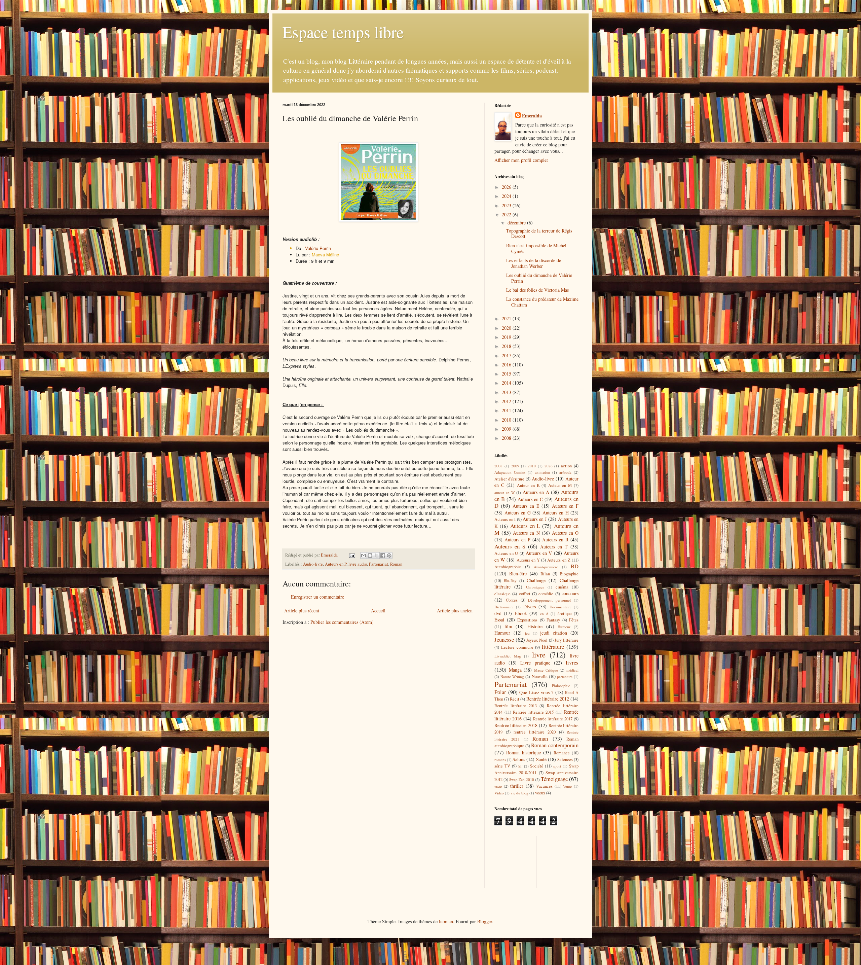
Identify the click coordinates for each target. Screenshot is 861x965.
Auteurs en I (505, 519)
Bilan (545, 574)
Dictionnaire (504, 606)
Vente (567, 786)
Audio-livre (313, 564)
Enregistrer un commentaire (317, 597)
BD (574, 566)
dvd (497, 613)
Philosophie (561, 685)
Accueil (378, 610)
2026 (507, 187)
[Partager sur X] (376, 555)
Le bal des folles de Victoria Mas (537, 290)
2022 (507, 214)
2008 (507, 438)
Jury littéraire (566, 640)
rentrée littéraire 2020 (535, 732)
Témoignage (554, 779)
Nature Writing (512, 676)
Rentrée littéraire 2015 (533, 712)
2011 (507, 410)
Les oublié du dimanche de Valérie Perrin (539, 278)
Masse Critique (546, 670)
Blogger (484, 921)
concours (570, 593)
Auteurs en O (565, 533)
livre (539, 654)
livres (572, 662)
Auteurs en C (530, 499)
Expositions (527, 620)
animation (542, 472)
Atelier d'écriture (509, 479)
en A (544, 613)
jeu (527, 633)
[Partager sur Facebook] (382, 555)
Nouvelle (540, 676)
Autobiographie (507, 567)
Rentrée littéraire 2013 (515, 706)
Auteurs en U (506, 553)
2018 (507, 346)
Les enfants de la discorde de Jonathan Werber (533, 263)
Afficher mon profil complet (521, 160)
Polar (500, 692)
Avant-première (546, 566)
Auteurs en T (554, 546)
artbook (565, 472)
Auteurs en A (536, 492)
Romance (562, 753)
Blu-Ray (510, 580)
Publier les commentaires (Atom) (342, 622)
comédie (545, 594)
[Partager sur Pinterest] (389, 555)
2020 (507, 328)
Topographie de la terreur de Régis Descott (539, 233)
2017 (507, 355)
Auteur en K (528, 485)
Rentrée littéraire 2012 (547, 698)
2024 (507, 196)
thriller (516, 786)
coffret (524, 594)
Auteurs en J (535, 519)
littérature (553, 646)
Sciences (565, 759)
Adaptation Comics (509, 472)
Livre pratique (535, 662)
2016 (507, 364)
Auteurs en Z (558, 560)
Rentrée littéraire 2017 (553, 719)
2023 (507, 205)
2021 (507, 318)
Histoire (534, 626)
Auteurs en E (526, 506)
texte (498, 786)
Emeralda (532, 115)
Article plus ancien (455, 610)
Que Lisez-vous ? (536, 692)
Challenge (536, 580)
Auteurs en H (555, 512)
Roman (396, 564)
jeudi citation (553, 633)
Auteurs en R (555, 539)
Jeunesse (504, 639)
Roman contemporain (554, 745)
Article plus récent (301, 610)
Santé (541, 759)
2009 (507, 429)
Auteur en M (560, 485)
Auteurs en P (335, 564)
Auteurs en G (517, 512)
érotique (565, 613)
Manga (515, 670)
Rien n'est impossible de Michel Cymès (536, 248)
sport (557, 766)
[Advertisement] (524, 861)
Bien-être (518, 573)
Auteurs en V (539, 553)
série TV (502, 766)
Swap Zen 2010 (521, 779)
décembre (517, 222)
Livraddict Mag (507, 655)
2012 (507, 401)
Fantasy (553, 620)
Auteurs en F (565, 506)
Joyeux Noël (537, 640)
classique (502, 594)
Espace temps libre (343, 31)
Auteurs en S (509, 546)
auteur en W (504, 492)
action (566, 466)
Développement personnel (549, 600)
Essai (499, 619)
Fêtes (573, 620)
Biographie (569, 574)
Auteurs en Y (528, 560)
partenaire (564, 676)
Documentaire (560, 606)
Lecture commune (517, 647)
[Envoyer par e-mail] (363, 555)
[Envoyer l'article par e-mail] (351, 555)
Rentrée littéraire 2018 (515, 725)
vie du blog (519, 792)
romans (500, 759)
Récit (514, 699)
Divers (529, 606)
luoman (446, 921)
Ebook (521, 613)
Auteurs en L (525, 526)
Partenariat (378, 564)
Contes (512, 600)
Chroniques (535, 586)
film (508, 626)
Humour (502, 633)
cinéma (562, 587)
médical (572, 670)
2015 (507, 373)
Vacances (544, 786)
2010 (507, 420)
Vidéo (499, 792)
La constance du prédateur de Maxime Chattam (542, 302)
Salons (519, 759)
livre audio (357, 564)
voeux (540, 793)
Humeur (564, 626)
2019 (507, 337)
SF (520, 766)
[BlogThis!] (370, 555)
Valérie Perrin (318, 248)
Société (536, 766)
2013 (507, 392)
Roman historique (523, 752)
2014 (507, 383)
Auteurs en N (526, 533)
